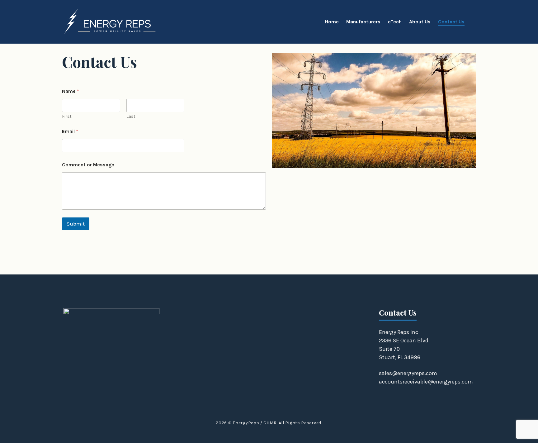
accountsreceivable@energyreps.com (426, 381)
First (67, 116)
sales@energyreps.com (408, 373)
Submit (76, 224)
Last (130, 116)
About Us (420, 22)
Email (70, 131)
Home (332, 22)
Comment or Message (88, 165)
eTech (395, 22)
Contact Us (451, 22)
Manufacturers (363, 22)
